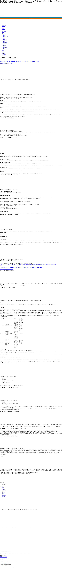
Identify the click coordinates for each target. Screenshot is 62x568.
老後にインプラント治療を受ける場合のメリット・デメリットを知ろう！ (19, 61)
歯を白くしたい (5, 39)
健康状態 (21, 264)
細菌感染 (43, 264)
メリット (15, 264)
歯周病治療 (4, 37)
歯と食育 (3, 27)
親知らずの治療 (5, 42)
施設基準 (3, 32)
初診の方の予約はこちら (3, 556)
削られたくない (4, 490)
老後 (47, 264)
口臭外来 (3, 493)
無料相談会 (4, 45)
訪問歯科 (3, 50)
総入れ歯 (45, 264)
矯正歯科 (4, 41)
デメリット (10, 264)
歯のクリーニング (5, 36)
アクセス (3, 30)
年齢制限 (32, 264)
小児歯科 (4, 38)
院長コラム (4, 54)
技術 (3, 46)
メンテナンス (18, 264)
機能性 (35, 264)
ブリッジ (13, 264)
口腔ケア (25, 264)
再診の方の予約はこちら (3, 557)
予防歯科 (4, 35)
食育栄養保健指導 (4, 495)
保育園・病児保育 (4, 31)
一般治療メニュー (4, 25)
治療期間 (37, 264)
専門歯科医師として (5, 47)
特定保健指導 (5, 43)
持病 (33, 264)
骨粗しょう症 (54, 264)
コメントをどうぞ (10, 63)
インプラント (3, 26)
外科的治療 (27, 264)
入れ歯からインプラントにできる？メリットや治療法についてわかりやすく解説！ (22, 267)
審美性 (30, 264)
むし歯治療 (3, 489)
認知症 (49, 264)
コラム (1, 59)
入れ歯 (23, 264)
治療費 (39, 264)
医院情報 (3, 28)
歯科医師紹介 (3, 29)
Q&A (3, 48)
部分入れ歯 (51, 264)
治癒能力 (41, 264)
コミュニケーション (6, 264)
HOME (2, 33)
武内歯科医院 (6, 63)
